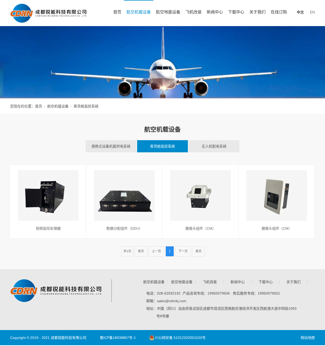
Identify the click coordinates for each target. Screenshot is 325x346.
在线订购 (279, 12)
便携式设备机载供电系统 (111, 146)
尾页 (199, 251)
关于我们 (257, 12)
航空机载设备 (138, 12)
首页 (117, 12)
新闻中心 (215, 12)
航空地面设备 (168, 12)
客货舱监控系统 (162, 146)
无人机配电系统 (214, 146)
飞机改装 (193, 12)
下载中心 (236, 12)
